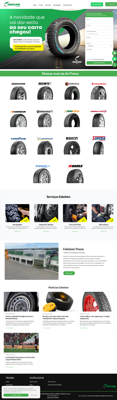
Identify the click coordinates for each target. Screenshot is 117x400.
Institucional (67, 5)
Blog (31, 384)
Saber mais (69, 273)
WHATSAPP (97, 4)
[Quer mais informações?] (114, 53)
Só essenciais (34, 395)
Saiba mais (19, 391)
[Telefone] (114, 64)
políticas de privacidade (98, 59)
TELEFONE (112, 4)
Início (35, 5)
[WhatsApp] (114, 59)
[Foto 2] (58, 67)
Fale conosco (52, 381)
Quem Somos (33, 381)
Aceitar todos (16, 395)
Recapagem (57, 5)
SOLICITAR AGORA (99, 63)
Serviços (48, 5)
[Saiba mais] (18, 91)
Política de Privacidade (54, 384)
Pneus (41, 5)
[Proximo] (112, 216)
